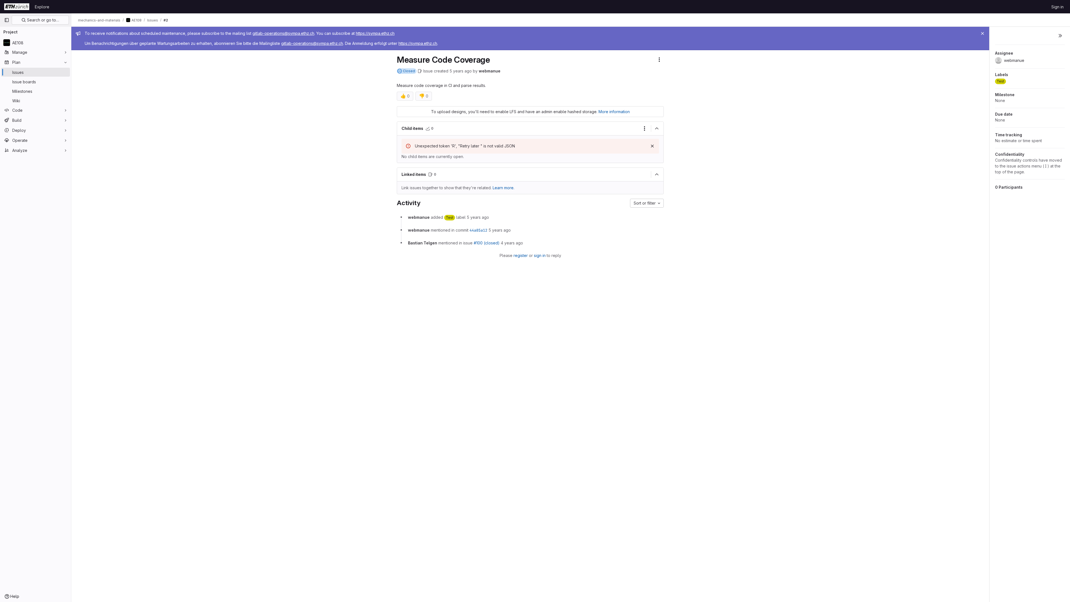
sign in (540, 255)
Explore (42, 6)
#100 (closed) (487, 243)
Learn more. (503, 187)
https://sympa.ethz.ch (375, 33)
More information (614, 111)
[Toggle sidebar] (1060, 35)
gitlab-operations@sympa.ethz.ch (283, 33)
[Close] (982, 33)
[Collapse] (656, 128)
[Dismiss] (652, 146)
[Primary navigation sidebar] (6, 20)
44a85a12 (478, 230)
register (521, 255)
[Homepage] (16, 6)
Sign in (1057, 6)
